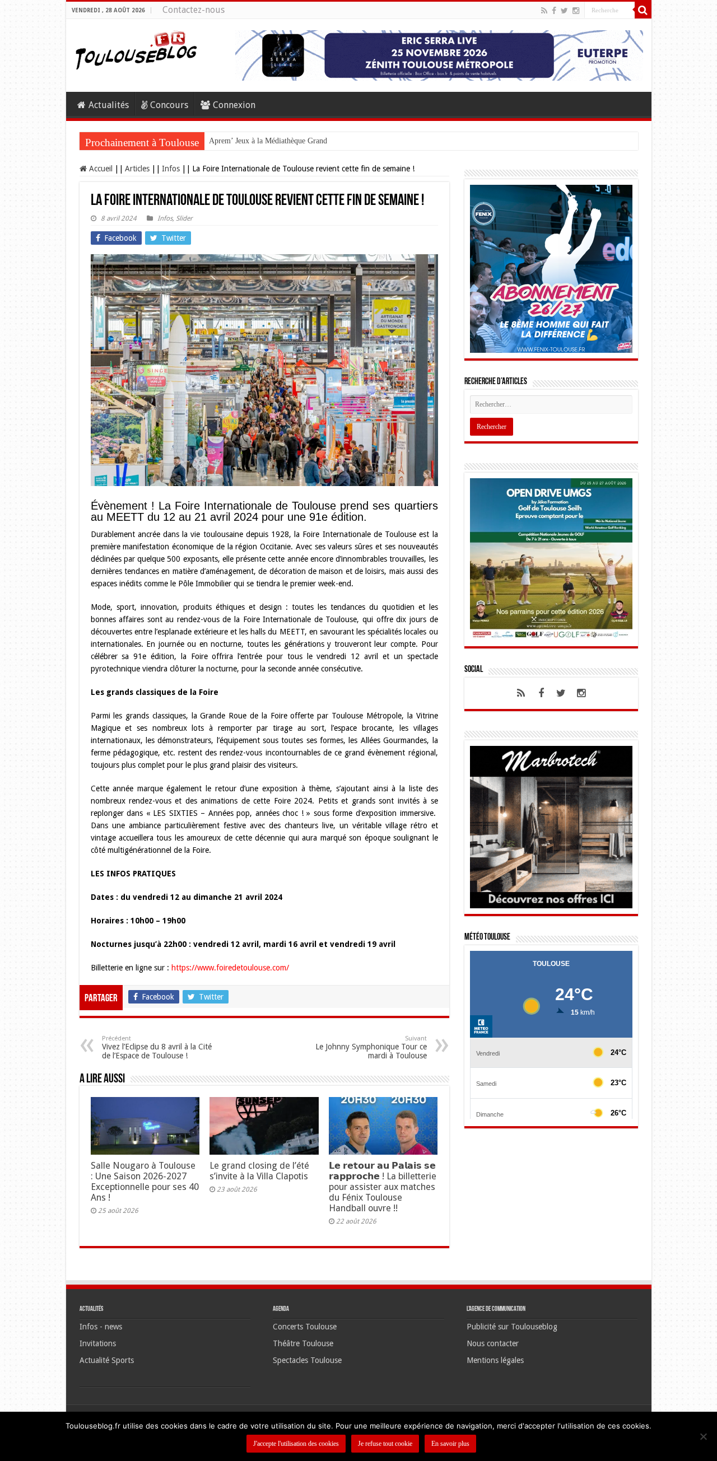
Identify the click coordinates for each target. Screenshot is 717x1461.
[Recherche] (643, 10)
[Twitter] (564, 10)
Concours (169, 105)
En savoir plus (450, 1444)
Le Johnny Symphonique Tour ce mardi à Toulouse (371, 1047)
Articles (137, 168)
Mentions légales (495, 1360)
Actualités (109, 105)
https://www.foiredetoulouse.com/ (230, 967)
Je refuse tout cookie (385, 1444)
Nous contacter (493, 1343)
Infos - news (101, 1326)
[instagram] (575, 10)
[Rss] (544, 10)
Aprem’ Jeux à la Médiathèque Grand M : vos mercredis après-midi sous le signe (336, 141)
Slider (184, 218)
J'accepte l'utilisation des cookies (296, 1444)
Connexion (234, 105)
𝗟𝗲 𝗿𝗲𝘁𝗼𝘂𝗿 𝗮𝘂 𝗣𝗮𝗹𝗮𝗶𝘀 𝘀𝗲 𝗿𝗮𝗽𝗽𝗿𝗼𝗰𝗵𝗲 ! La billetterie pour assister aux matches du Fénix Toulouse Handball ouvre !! (382, 1186)
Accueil (100, 168)
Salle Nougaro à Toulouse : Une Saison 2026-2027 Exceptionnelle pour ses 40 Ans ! (145, 1181)
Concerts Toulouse (305, 1326)
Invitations (98, 1343)
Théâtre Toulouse (303, 1343)
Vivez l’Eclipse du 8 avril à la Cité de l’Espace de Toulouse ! (157, 1047)
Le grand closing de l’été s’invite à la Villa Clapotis (259, 1171)
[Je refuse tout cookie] (703, 1436)
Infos (171, 168)
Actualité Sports (107, 1360)
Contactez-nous (193, 9)
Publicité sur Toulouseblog (512, 1326)
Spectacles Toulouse (307, 1360)
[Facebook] (554, 10)
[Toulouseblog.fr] (136, 48)
